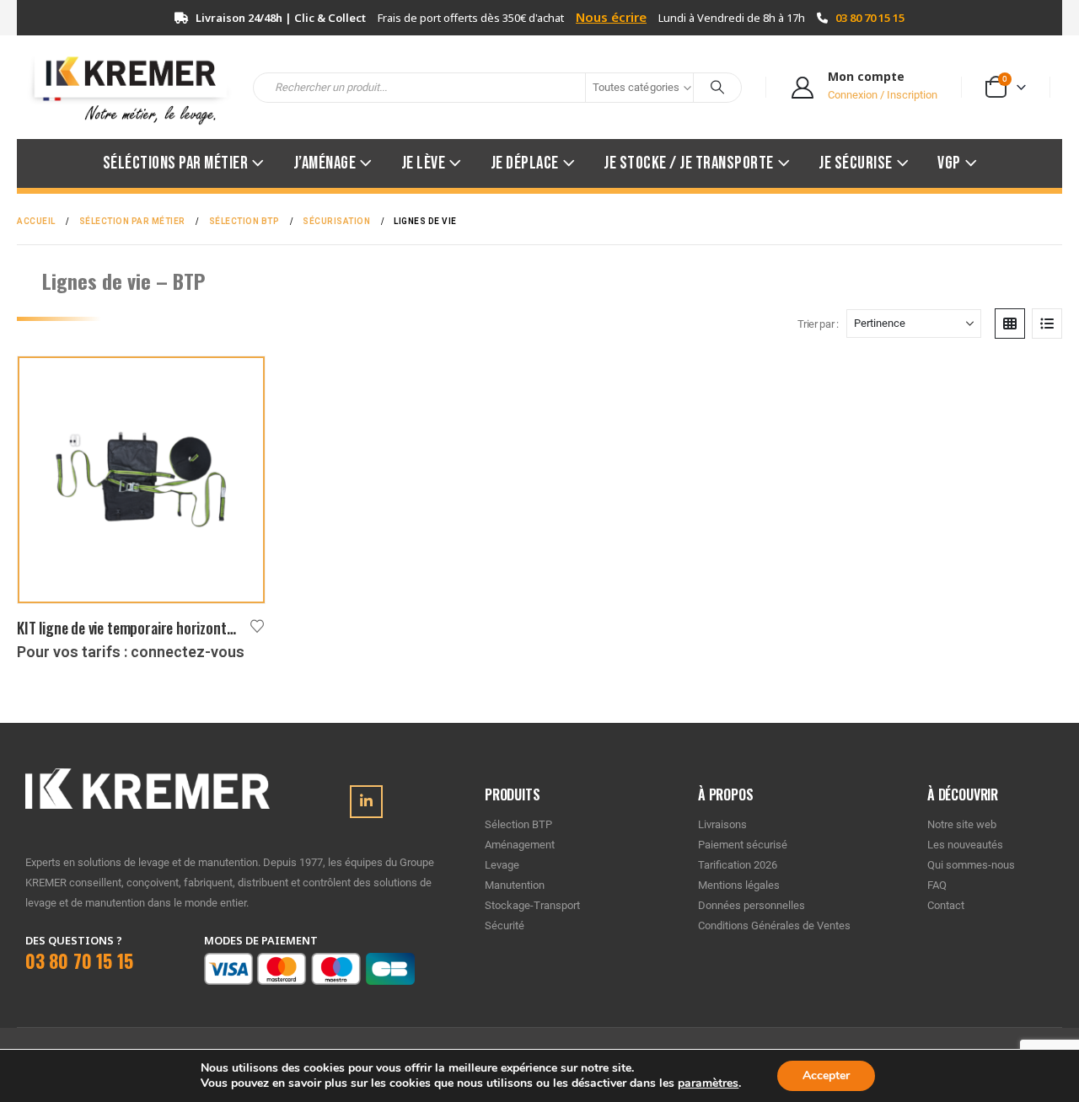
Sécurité (504, 925)
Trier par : (818, 324)
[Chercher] (717, 87)
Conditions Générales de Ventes (774, 925)
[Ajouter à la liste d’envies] (257, 625)
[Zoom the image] (147, 778)
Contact (945, 905)
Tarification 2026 (737, 865)
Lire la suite (237, 384)
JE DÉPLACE (525, 163)
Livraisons (722, 824)
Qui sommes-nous (971, 865)
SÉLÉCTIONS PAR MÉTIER (176, 163)
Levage (502, 865)
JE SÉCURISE (856, 163)
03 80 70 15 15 (870, 17)
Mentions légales (739, 885)
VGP (949, 163)
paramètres (708, 1083)
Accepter (826, 1075)
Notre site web (961, 824)
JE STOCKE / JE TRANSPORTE (689, 163)
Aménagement (520, 844)
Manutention (515, 885)
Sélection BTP (518, 824)
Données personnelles (751, 905)
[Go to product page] (141, 479)
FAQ (937, 885)
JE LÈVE (423, 163)
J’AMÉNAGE (325, 163)
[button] (1010, 323)
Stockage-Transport (532, 905)
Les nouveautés (965, 844)
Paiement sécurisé (742, 844)
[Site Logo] (122, 87)
